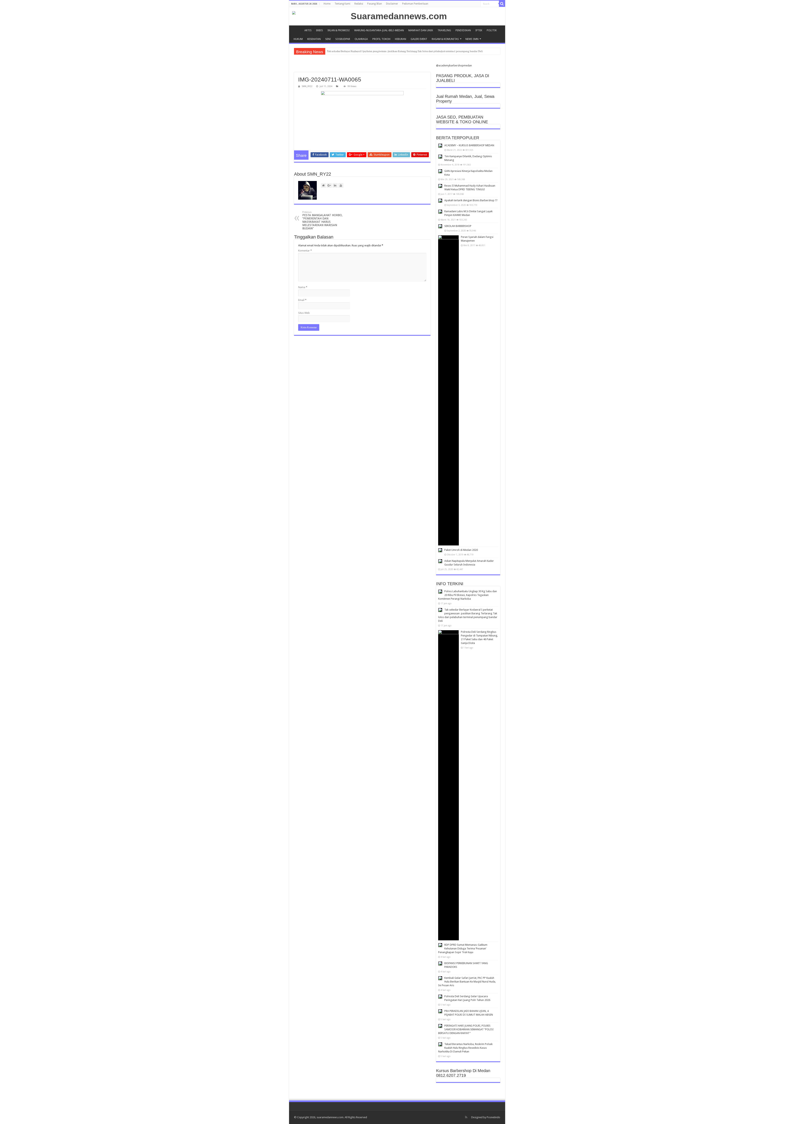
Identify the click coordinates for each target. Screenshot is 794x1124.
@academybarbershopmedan (454, 65)
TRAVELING (444, 30)
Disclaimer (392, 3)
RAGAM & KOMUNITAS (445, 39)
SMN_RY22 (307, 86)
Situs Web (304, 312)
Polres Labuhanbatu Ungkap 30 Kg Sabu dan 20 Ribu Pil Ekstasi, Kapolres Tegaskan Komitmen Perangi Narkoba (467, 595)
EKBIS (319, 30)
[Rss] (466, 1117)
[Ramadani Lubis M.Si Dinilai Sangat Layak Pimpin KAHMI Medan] (440, 212)
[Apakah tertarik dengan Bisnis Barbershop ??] (440, 201)
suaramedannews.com (330, 1117)
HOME (296, 29)
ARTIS (308, 30)
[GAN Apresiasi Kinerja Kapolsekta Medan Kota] (440, 171)
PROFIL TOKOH (381, 39)
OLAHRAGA (361, 39)
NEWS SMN (471, 39)
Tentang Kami (342, 3)
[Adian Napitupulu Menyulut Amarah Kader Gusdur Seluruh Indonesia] (440, 561)
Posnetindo (493, 1117)
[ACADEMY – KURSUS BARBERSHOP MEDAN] (440, 146)
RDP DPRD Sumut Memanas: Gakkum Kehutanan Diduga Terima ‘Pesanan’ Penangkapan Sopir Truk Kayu (462, 948)
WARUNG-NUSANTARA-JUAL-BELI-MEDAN (379, 30)
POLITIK (492, 30)
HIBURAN (400, 39)
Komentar (305, 250)
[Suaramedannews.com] (397, 16)
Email (302, 300)
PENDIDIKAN (463, 30)
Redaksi (358, 3)
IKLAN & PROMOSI (339, 30)
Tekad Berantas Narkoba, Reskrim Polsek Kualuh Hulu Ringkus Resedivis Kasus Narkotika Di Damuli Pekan (465, 1048)
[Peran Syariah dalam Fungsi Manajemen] (448, 390)
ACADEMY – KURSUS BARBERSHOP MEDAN (469, 145)
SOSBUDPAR (342, 39)
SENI (328, 39)
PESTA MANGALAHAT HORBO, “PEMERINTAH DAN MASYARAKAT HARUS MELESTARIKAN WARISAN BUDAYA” (322, 220)
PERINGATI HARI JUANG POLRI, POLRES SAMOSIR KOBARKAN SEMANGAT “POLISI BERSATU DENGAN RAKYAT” (466, 1029)
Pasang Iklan (374, 3)
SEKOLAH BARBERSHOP (457, 226)
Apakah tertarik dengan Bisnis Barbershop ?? (470, 200)
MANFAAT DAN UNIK (420, 30)
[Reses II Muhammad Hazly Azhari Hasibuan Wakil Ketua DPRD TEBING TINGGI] (440, 186)
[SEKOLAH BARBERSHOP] (440, 226)
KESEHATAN (314, 39)
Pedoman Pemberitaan (415, 3)
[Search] (502, 4)
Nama (302, 287)
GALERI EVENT (419, 39)
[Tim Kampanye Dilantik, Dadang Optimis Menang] (440, 157)
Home (327, 3)
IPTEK (478, 30)
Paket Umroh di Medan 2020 (461, 549)
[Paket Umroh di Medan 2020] (440, 550)
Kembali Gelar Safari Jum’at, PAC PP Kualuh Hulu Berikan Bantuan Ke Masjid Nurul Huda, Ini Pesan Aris (467, 981)
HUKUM (298, 39)
